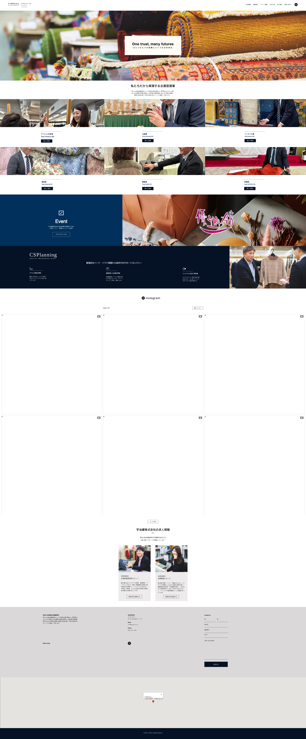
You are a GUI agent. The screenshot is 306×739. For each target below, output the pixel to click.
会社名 (206, 624)
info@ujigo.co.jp (133, 624)
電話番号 (206, 629)
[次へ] (297, 45)
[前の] (8, 45)
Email (205, 634)
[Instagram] (296, 4)
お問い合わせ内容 (209, 640)
